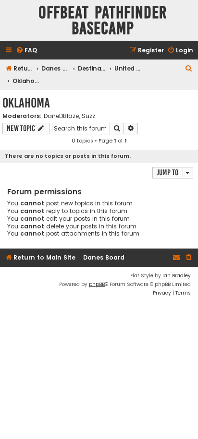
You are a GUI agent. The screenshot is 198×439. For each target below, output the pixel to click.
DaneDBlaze (61, 116)
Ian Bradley (176, 275)
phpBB (97, 284)
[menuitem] (26, 50)
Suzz (88, 116)
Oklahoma (26, 102)
